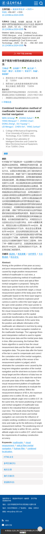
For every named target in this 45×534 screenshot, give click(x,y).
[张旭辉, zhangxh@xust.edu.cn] (22, 67)
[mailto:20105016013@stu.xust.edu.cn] (10, 67)
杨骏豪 (5, 74)
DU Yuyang (22, 124)
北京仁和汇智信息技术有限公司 (23, 531)
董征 (10, 71)
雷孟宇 (28, 71)
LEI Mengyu (7, 127)
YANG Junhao (33, 127)
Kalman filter (19, 448)
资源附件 (9, 482)
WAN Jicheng (8, 118)
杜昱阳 (18, 71)
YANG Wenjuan (9, 121)
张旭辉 (16, 68)
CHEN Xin (19, 127)
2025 (29, 9)
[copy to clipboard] (25, 45)
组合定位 (14, 257)
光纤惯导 (32, 254)
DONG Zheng (8, 124)
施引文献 (9, 476)
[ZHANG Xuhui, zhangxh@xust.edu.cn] (35, 117)
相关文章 (8, 470)
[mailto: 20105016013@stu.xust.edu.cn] (17, 117)
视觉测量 (22, 254)
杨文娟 (30, 68)
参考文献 (9, 463)
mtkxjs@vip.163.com (14, 512)
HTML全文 (8, 457)
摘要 (6, 154)
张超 (4, 71)
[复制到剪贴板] (25, 29)
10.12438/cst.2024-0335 (13, 15)
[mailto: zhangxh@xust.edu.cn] (38, 117)
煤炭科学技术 (19, 9)
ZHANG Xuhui (25, 118)
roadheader (18, 442)
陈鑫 (35, 71)
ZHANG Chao (26, 121)
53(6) (4, 12)
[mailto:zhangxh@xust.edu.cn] (25, 67)
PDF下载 (24, 54)
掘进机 (12, 254)
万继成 (5, 68)
